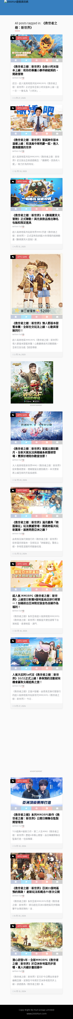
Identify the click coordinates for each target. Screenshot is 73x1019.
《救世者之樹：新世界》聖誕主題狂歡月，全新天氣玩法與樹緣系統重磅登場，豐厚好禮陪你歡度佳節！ (35, 452)
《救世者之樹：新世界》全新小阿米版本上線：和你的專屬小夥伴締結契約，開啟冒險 (35, 70)
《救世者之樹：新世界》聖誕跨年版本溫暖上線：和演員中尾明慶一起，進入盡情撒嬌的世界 (35, 143)
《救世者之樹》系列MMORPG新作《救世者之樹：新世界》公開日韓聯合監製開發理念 (36, 818)
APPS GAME (22, 38)
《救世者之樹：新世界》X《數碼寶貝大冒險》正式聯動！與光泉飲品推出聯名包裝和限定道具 (36, 219)
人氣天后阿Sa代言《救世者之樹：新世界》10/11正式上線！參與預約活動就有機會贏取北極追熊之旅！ (36, 678)
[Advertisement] (36, 741)
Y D (23, 78)
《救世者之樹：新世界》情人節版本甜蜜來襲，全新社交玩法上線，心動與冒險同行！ (35, 327)
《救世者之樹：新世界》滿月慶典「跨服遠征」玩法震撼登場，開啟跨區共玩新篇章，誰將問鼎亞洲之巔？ (35, 526)
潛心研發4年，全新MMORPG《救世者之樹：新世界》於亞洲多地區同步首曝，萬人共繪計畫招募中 (35, 963)
